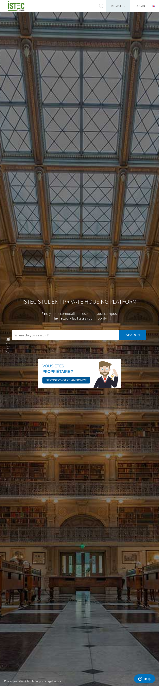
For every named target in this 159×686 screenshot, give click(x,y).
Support (39, 681)
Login (140, 6)
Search (133, 335)
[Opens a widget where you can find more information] (144, 679)
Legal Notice (54, 681)
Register (118, 6)
